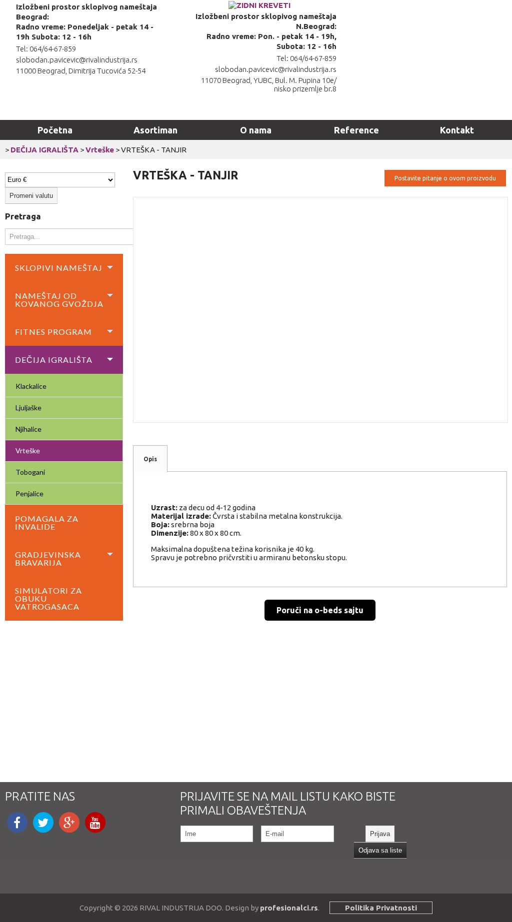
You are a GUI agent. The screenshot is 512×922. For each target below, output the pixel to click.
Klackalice (31, 386)
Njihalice (29, 429)
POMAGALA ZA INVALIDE (46, 522)
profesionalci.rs (289, 908)
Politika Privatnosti (381, 908)
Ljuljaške (29, 407)
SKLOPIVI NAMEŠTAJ (58, 267)
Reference (356, 130)
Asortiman (156, 130)
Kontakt (457, 130)
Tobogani (30, 472)
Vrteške (100, 149)
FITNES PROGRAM (53, 331)
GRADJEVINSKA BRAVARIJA (48, 558)
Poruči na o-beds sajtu (320, 610)
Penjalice (30, 493)
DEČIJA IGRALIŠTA (44, 149)
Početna (55, 130)
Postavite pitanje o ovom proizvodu (445, 178)
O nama (256, 130)
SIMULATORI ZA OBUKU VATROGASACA (48, 598)
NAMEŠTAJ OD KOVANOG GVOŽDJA (59, 299)
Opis (150, 459)
